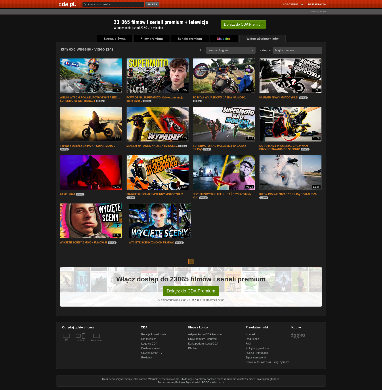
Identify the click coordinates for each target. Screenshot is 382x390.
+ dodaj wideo (318, 11)
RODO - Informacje (212, 384)
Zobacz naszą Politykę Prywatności (179, 384)
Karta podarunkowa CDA (203, 345)
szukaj (152, 5)
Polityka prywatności (258, 350)
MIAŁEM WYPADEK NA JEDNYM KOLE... (152, 146)
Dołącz (243, 24)
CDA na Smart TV (151, 354)
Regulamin (252, 340)
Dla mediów (148, 340)
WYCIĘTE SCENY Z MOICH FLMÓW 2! (83, 244)
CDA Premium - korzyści (202, 340)
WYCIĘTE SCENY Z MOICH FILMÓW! (151, 244)
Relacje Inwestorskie (153, 336)
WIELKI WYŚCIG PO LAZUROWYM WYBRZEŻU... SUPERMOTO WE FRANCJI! (90, 99)
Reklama (146, 359)
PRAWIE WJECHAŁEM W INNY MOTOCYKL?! (154, 195)
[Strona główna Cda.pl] (68, 4)
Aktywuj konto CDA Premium (205, 336)
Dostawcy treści (150, 350)
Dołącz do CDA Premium (191, 292)
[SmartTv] (84, 344)
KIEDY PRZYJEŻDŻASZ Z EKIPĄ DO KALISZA (288, 195)
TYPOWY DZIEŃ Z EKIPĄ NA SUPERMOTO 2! (88, 146)
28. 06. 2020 (67, 195)
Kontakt (250, 336)
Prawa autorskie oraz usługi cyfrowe (267, 364)
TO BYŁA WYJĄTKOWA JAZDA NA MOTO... (220, 98)
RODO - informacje (257, 354)
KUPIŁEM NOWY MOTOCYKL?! (278, 98)
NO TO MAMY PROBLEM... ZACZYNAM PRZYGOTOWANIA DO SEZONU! (283, 148)
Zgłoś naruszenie (256, 359)
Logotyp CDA (149, 345)
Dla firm (192, 350)
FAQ (248, 345)
